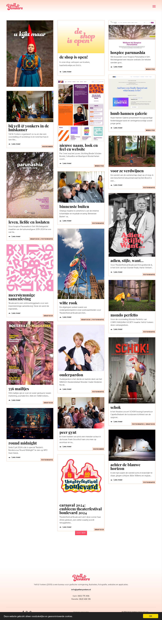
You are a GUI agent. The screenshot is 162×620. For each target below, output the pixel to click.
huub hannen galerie (128, 113)
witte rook (68, 302)
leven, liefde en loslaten (28, 222)
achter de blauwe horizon (125, 466)
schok (115, 407)
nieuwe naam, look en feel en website (78, 147)
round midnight (22, 442)
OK (150, 616)
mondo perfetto (124, 314)
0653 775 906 (83, 596)
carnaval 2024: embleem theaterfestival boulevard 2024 (80, 508)
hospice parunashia (127, 52)
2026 (125, 612)
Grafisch (34, 239)
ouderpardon (71, 374)
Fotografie (149, 187)
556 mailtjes (18, 388)
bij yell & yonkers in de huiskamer (28, 127)
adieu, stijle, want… (127, 260)
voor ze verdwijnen (127, 170)
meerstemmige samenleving (21, 296)
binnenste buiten (74, 206)
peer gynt (67, 432)
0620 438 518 (85, 599)
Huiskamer (47, 146)
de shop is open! (73, 57)
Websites (150, 69)
